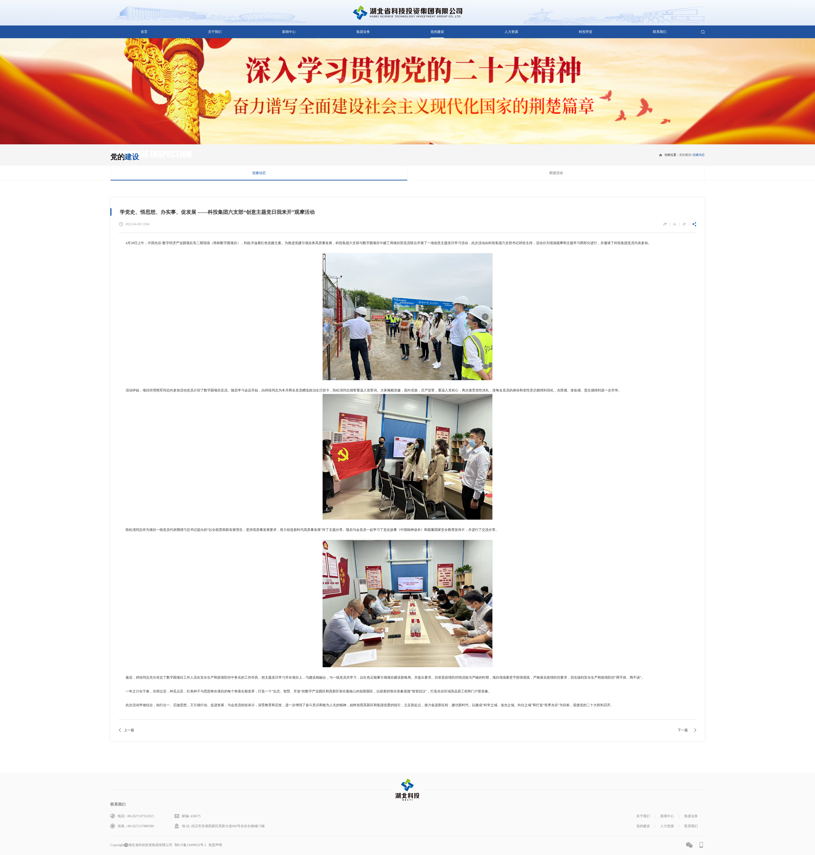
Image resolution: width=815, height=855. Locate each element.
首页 (144, 32)
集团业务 (363, 32)
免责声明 (215, 845)
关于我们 (215, 32)
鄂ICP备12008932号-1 (190, 845)
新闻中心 (289, 32)
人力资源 (511, 32)
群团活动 (556, 173)
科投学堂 (585, 32)
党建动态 (699, 154)
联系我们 (659, 32)
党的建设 (437, 32)
